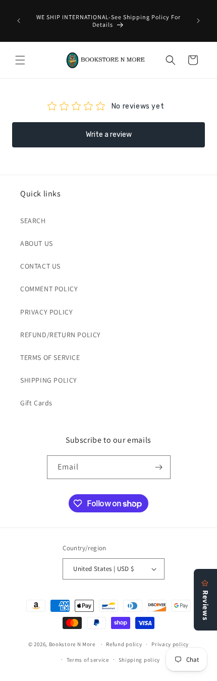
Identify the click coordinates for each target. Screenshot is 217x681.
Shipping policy (139, 659)
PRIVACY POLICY (46, 312)
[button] (20, 60)
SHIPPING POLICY (48, 380)
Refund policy (124, 644)
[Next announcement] (198, 21)
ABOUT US (36, 243)
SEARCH (33, 220)
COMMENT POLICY (49, 288)
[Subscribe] (159, 467)
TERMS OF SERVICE (50, 357)
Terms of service (88, 659)
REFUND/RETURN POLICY (60, 334)
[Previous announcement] (19, 21)
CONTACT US (40, 266)
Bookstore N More (72, 644)
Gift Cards (36, 402)
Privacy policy (170, 644)
